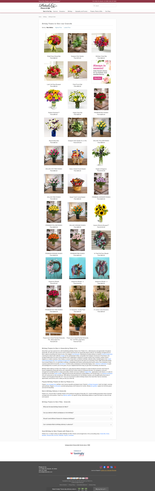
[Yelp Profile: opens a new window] (115, 467)
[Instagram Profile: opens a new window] (101, 467)
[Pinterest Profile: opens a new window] (108, 467)
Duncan (56, 435)
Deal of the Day (47, 11)
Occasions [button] (62, 11)
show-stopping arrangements (62, 360)
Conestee (71, 435)
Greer (107, 433)
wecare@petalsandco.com (45, 472)
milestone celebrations (101, 364)
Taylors (66, 435)
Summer (55, 11)
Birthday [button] (70, 11)
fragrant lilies (88, 372)
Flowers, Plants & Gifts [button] (96, 11)
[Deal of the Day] (101, 72)
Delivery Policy (92, 484)
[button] (151, 484)
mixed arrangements (107, 354)
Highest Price (58, 27)
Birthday (45, 16)
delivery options (67, 395)
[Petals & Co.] (50, 6)
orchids (62, 356)
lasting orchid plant (107, 373)
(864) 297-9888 (43, 470)
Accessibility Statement (82, 484)
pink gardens (93, 386)
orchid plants (57, 386)
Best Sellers (50, 27)
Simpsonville (50, 435)
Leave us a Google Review (108, 470)
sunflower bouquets (93, 384)
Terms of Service (63, 484)
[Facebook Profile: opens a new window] (104, 467)
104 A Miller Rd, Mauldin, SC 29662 (48, 468)
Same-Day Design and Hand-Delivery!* (49, 1)
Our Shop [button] (108, 11)
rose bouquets (76, 354)
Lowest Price (67, 27)
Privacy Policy (72, 484)
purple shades (58, 373)
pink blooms (62, 364)
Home (40, 16)
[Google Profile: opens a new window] (111, 467)
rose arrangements (51, 384)
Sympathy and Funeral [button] (81, 11)
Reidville (61, 435)
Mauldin (44, 435)
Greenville (103, 433)
